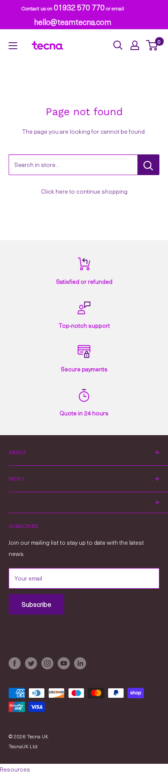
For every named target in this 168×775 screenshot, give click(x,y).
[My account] (135, 45)
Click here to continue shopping (84, 191)
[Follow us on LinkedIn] (80, 663)
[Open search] (118, 45)
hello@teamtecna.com (72, 22)
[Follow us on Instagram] (47, 663)
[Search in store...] (148, 164)
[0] (152, 45)
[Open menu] (13, 45)
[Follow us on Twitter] (31, 663)
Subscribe (36, 604)
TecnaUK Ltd (23, 746)
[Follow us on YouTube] (64, 663)
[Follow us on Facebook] (15, 663)
